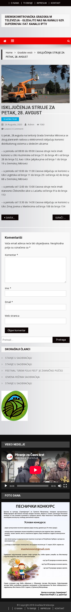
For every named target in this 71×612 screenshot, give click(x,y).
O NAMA (15, 3)
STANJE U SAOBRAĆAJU (18, 357)
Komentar (11, 254)
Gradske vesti (10, 119)
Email (9, 302)
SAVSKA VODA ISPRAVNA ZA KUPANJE (12, 217)
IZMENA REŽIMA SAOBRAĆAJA (22, 377)
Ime (8, 288)
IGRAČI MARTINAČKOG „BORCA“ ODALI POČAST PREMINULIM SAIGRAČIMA (62, 217)
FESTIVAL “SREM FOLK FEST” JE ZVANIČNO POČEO (34, 370)
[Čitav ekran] (65, 486)
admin (31, 124)
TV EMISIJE (28, 3)
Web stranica (12, 315)
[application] (35, 470)
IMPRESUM (42, 3)
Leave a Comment (13, 128)
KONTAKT (55, 3)
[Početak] (6, 486)
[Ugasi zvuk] (59, 486)
